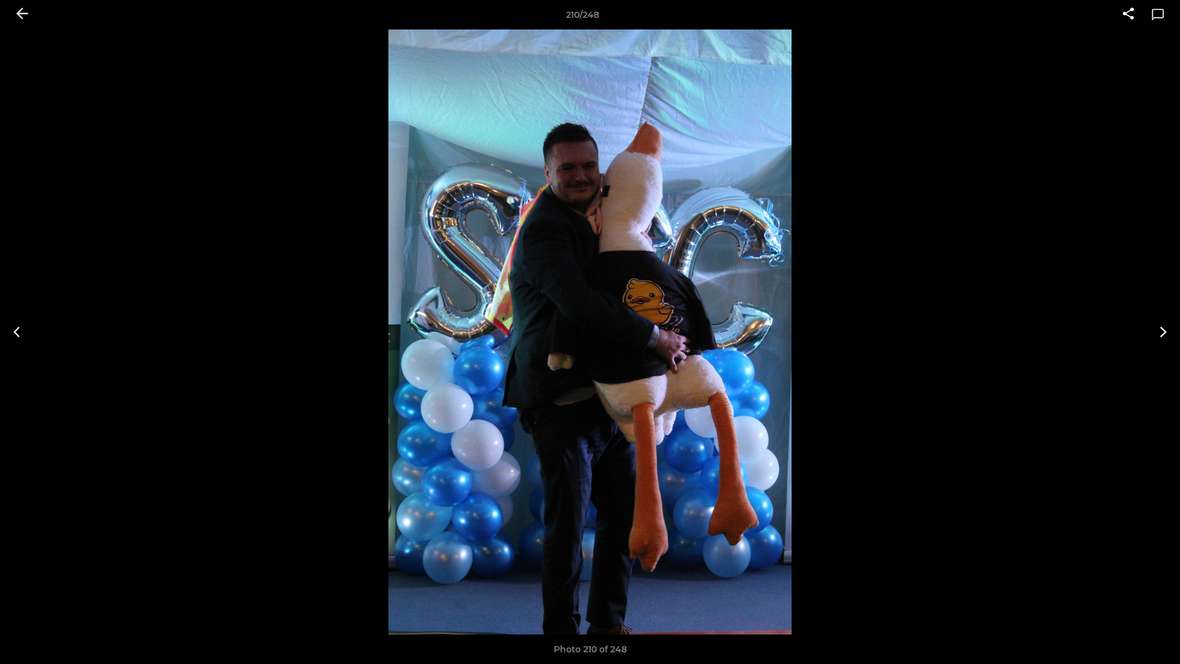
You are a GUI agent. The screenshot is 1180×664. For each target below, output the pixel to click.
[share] (1128, 14)
